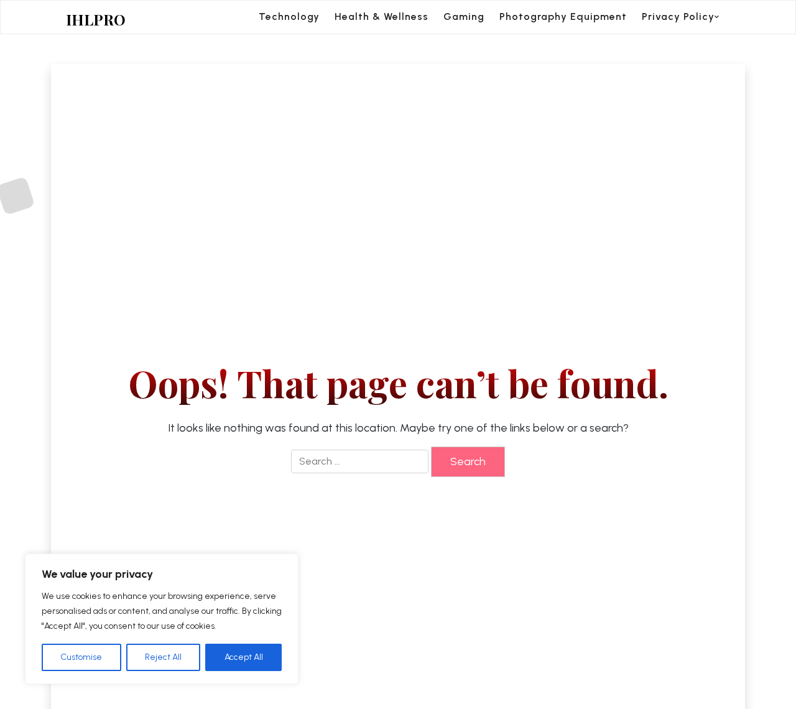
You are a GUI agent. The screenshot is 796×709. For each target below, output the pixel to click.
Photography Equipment (563, 16)
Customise (81, 657)
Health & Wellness (381, 16)
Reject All (163, 657)
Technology (289, 16)
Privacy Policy (678, 16)
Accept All (243, 657)
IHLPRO (96, 20)
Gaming (463, 16)
